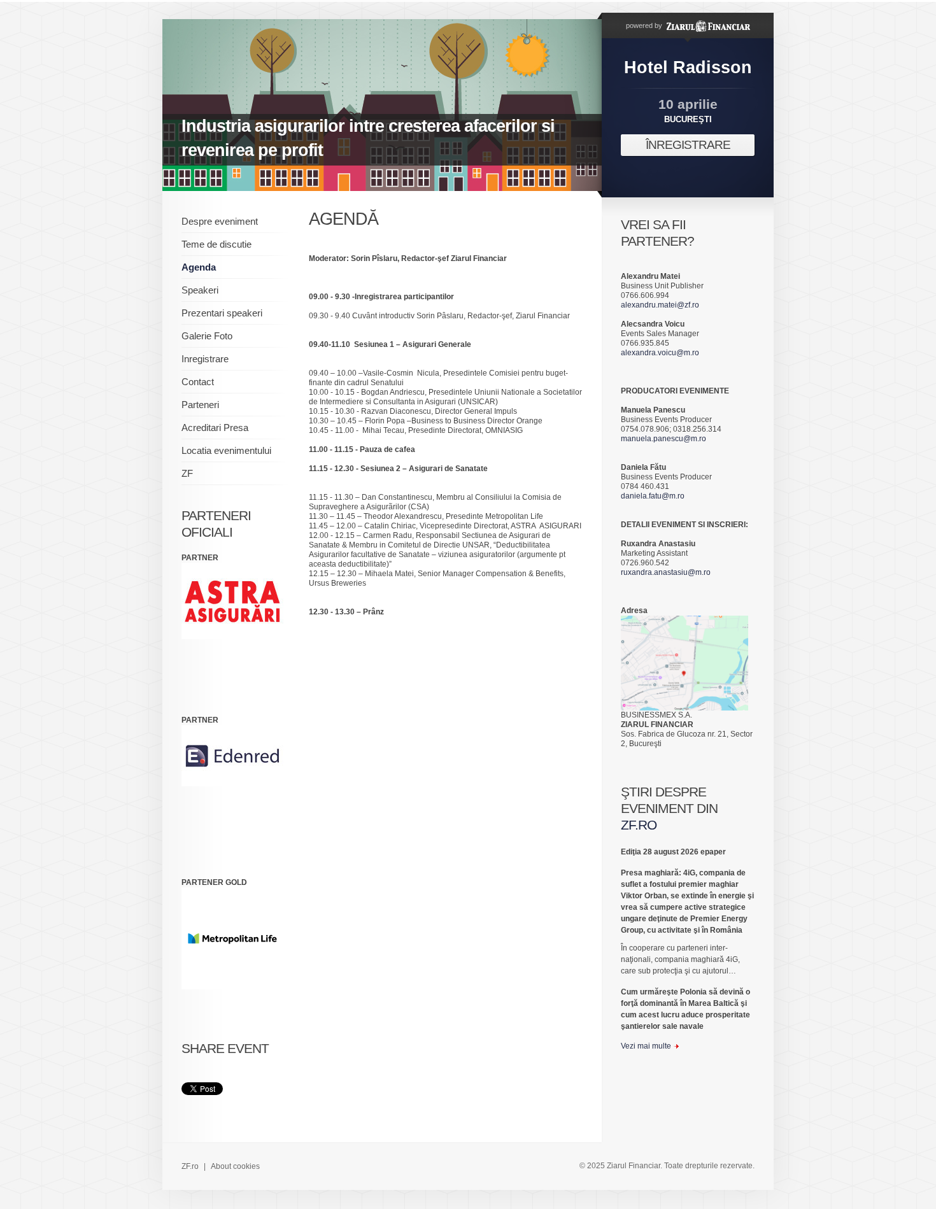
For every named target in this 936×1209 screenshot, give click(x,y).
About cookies (235, 1166)
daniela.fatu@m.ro (652, 495)
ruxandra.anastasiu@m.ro (666, 572)
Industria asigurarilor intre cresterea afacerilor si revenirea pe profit (368, 138)
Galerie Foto (206, 335)
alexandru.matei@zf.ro (660, 304)
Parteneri (200, 404)
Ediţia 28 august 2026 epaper (673, 851)
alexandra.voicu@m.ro (660, 352)
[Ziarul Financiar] (707, 25)
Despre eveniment (219, 221)
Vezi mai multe (646, 1046)
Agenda (198, 267)
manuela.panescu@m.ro (663, 438)
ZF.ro (190, 1166)
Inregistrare (205, 358)
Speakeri (199, 290)
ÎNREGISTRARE (688, 145)
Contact (197, 381)
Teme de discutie (216, 244)
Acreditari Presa (214, 427)
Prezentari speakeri (221, 313)
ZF (187, 473)
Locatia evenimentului (226, 450)
